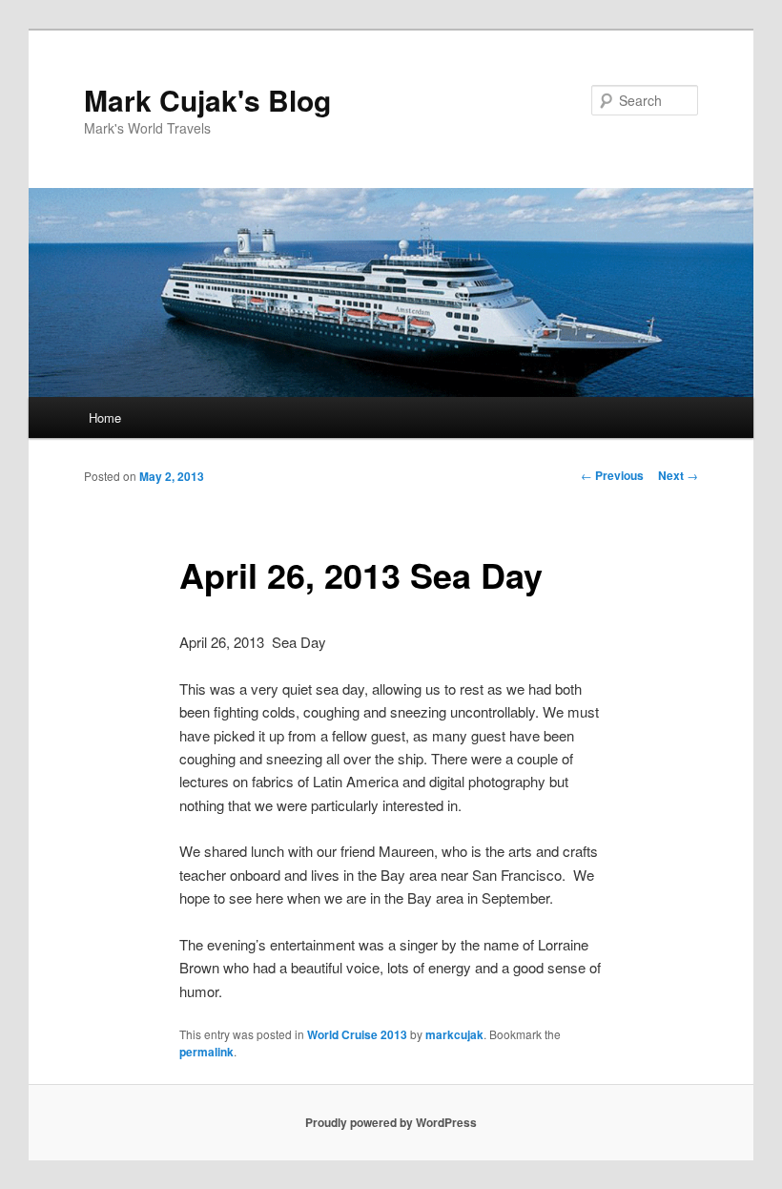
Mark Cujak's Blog (207, 99)
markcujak (454, 1034)
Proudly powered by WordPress (391, 1122)
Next (678, 475)
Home (105, 417)
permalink (206, 1051)
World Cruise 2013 (357, 1034)
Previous (612, 475)
